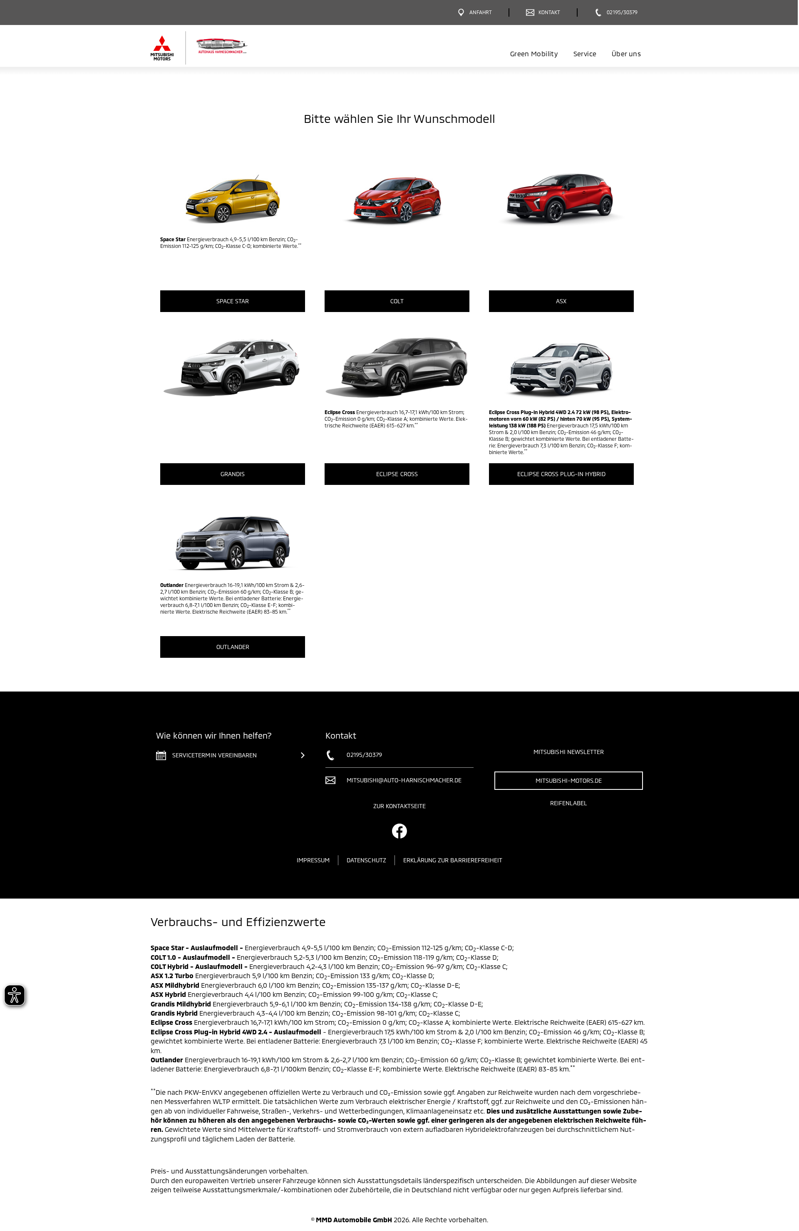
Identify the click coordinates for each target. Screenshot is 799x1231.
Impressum (313, 860)
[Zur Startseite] (213, 48)
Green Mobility (534, 53)
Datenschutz (366, 860)
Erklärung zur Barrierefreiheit (453, 860)
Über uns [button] (626, 53)
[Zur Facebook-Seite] (399, 831)
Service (584, 53)
